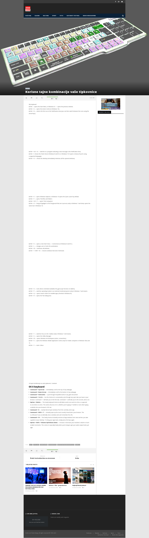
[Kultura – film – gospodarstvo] (60, 475)
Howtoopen (43, 444)
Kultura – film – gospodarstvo (58, 485)
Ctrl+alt (36, 444)
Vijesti (27, 88)
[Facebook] (115, 1)
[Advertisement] (91, 9)
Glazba (37, 15)
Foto (61, 15)
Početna (28, 15)
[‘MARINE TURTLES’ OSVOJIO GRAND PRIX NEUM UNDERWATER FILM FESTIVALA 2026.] (36, 475)
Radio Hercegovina (89, 15)
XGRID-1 (77, 444)
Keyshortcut (52, 444)
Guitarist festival (73, 15)
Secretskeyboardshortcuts (66, 444)
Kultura (46, 15)
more (91, 98)
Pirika (77, 457)
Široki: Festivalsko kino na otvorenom (42, 457)
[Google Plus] (118, 1)
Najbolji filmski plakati (79, 485)
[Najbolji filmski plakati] (83, 475)
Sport (54, 15)
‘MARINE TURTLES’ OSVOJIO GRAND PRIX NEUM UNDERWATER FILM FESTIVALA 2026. (35, 487)
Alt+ (31, 444)
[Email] (122, 1)
